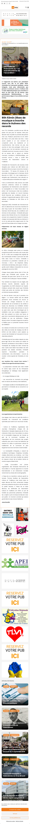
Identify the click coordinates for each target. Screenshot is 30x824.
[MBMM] (15, 14)
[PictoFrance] (8, 529)
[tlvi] (15, 634)
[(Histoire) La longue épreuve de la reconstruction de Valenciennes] (15, 719)
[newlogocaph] (15, 23)
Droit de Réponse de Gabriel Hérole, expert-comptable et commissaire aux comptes (13, 798)
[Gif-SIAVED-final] (22, 514)
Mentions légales (19, 821)
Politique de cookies (10, 821)
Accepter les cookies (15, 809)
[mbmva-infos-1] (15, 581)
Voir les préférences (15, 818)
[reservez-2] (15, 598)
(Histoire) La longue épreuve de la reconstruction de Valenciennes (14, 725)
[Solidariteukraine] (15, 670)
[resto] (22, 529)
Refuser (15, 813)
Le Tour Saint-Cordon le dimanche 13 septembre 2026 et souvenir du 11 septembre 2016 (14, 749)
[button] (26, 7)
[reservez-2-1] (15, 545)
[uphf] (8, 514)
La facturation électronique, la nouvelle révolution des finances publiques (14, 701)
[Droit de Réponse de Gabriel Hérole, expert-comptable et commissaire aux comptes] (15, 791)
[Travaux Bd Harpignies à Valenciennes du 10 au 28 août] (15, 767)
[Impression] (15, 563)
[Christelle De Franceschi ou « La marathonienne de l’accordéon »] (15, 48)
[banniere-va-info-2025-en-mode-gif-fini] (15, 31)
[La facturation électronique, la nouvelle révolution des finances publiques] (15, 694)
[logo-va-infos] (15, 7)
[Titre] (2, 3)
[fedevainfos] (15, 616)
